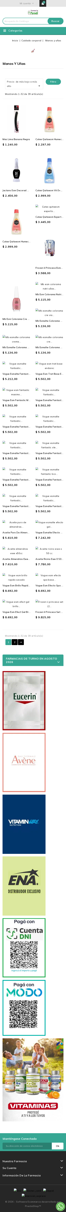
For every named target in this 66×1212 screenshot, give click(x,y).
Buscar (55, 21)
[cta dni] (24, 947)
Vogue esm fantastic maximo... (20, 400)
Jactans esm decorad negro (18, 190)
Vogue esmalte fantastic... (17, 373)
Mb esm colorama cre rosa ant (20, 319)
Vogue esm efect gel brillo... (18, 612)
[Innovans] (33, 1079)
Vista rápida (13, 124)
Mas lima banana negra (16, 139)
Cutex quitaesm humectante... (20, 241)
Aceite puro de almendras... (18, 532)
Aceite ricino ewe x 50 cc (50, 559)
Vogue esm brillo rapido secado (21, 585)
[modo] (24, 1008)
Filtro (53, 81)
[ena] (24, 886)
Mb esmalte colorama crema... (20, 347)
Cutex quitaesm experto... (50, 217)
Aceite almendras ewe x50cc (19, 559)
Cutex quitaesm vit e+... (49, 190)
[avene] (24, 762)
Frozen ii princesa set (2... (50, 612)
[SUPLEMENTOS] (24, 824)
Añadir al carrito (20, 124)
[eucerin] (24, 700)
